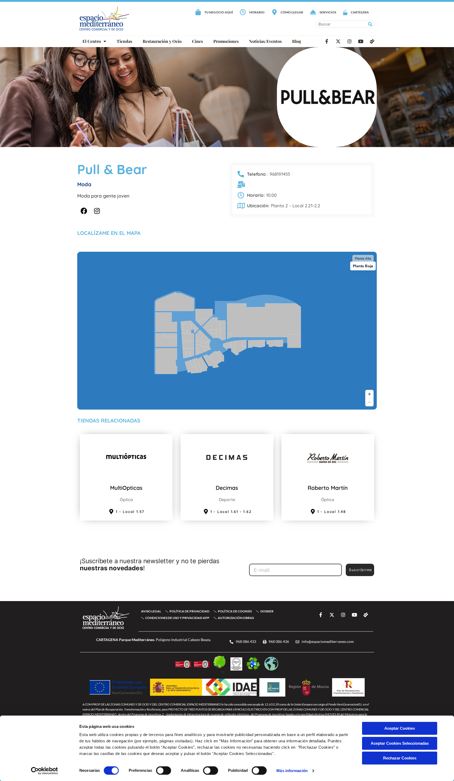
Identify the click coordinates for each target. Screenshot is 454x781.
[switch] (163, 770)
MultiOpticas (126, 487)
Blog (296, 41)
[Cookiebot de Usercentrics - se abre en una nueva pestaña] (45, 771)
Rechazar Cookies (399, 758)
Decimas (227, 487)
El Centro (91, 41)
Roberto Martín (328, 487)
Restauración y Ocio (162, 41)
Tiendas (124, 41)
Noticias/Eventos (265, 41)
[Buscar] (370, 24)
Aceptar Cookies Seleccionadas (400, 743)
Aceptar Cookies (399, 728)
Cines (197, 41)
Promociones (226, 41)
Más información (292, 770)
